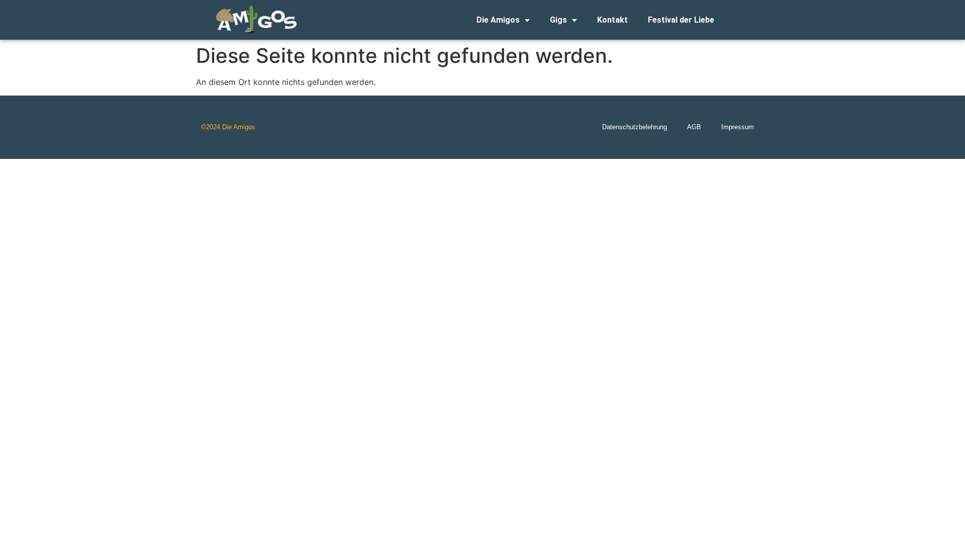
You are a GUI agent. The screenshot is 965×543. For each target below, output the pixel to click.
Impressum (737, 127)
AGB (694, 127)
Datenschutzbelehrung (634, 127)
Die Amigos (498, 20)
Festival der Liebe (681, 20)
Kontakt (612, 20)
